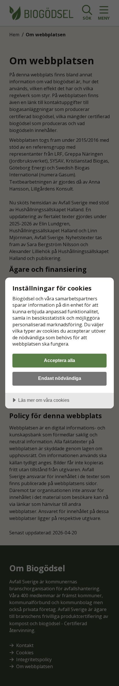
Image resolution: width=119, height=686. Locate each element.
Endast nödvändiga (59, 378)
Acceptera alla (59, 360)
